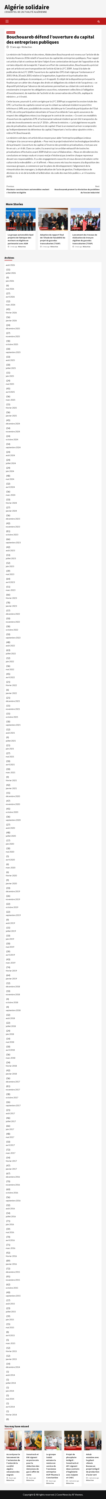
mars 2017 (10, 1153)
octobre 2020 (12, 812)
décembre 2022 (13, 614)
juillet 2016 (11, 1216)
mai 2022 (10, 669)
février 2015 (11, 1351)
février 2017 (11, 1161)
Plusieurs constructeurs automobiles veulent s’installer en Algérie (27, 189)
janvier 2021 (11, 788)
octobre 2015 (12, 1287)
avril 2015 (10, 1335)
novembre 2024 (13, 431)
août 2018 (10, 1018)
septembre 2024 (13, 447)
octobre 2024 (12, 439)
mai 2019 (10, 947)
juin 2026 (10, 281)
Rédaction (26, 46)
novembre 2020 (13, 804)
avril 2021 (10, 764)
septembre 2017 (13, 1105)
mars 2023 (10, 590)
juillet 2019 (11, 931)
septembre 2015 (13, 1295)
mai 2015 (10, 1327)
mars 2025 (10, 400)
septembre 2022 (13, 637)
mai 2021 (10, 756)
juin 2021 (10, 748)
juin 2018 (10, 1034)
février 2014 (11, 1414)
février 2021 (11, 780)
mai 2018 (10, 1042)
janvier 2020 (11, 883)
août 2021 (10, 732)
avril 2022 (10, 677)
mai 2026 (10, 289)
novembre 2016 (13, 1184)
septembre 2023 (13, 542)
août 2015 (10, 1303)
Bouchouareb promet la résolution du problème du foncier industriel (77, 189)
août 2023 (10, 550)
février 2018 (11, 1065)
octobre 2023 (12, 534)
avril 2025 (10, 392)
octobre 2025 (12, 344)
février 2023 (11, 598)
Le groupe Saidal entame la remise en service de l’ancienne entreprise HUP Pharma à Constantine (53, 1466)
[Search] (98, 21)
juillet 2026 (11, 273)
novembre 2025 (13, 336)
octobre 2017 (12, 1097)
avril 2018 (10, 1050)
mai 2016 (10, 1232)
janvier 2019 (11, 978)
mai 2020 (10, 851)
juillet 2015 (11, 1311)
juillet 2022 (11, 653)
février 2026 (11, 312)
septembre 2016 (13, 1200)
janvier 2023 (11, 606)
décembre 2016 (13, 1176)
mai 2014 (10, 1398)
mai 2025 (10, 384)
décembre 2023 (13, 518)
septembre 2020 (13, 820)
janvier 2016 (11, 1264)
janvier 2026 (11, 320)
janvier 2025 (11, 415)
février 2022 (11, 685)
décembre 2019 (13, 891)
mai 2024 (10, 479)
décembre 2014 (13, 1367)
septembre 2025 (13, 352)
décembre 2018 (13, 986)
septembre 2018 (13, 1010)
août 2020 (10, 828)
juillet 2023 (11, 558)
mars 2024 (10, 495)
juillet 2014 (11, 1383)
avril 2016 (10, 1240)
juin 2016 (10, 1224)
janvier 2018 (11, 1073)
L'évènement (11, 1448)
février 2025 (11, 407)
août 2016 (10, 1208)
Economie (10, 32)
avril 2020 (10, 859)
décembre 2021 (13, 701)
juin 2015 (10, 1319)
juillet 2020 (11, 836)
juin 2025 (10, 376)
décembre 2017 (13, 1081)
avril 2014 (10, 1406)
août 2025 (10, 360)
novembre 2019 (13, 899)
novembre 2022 (13, 621)
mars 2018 (10, 1058)
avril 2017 (10, 1145)
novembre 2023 (13, 526)
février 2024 (11, 503)
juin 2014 (10, 1391)
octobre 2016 (12, 1192)
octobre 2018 (12, 1002)
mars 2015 (10, 1343)
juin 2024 (10, 471)
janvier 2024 (11, 511)
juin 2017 (10, 1129)
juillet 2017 (11, 1121)
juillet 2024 (11, 463)
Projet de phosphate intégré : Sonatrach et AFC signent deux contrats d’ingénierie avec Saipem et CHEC (72, 1466)
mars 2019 (10, 962)
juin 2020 (10, 843)
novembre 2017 (13, 1089)
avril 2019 (10, 954)
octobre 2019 (12, 907)
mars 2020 (10, 867)
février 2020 (11, 875)
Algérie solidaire (27, 7)
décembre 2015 (13, 1272)
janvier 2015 (11, 1359)
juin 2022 (10, 661)
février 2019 (11, 970)
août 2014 (10, 1375)
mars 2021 (10, 772)
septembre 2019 (13, 915)
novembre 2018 (13, 994)
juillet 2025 (11, 368)
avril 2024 (10, 487)
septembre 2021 (13, 725)
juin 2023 (10, 566)
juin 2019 (10, 939)
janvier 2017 (11, 1169)
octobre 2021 (12, 717)
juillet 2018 (11, 1026)
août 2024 (10, 455)
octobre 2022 (12, 629)
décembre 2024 (13, 423)
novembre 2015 (13, 1280)
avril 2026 (10, 296)
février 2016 (11, 1256)
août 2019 (10, 923)
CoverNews (62, 1494)
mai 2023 (10, 574)
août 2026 (10, 265)
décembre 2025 (13, 328)
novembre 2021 (13, 709)
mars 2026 (10, 304)
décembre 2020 (13, 796)
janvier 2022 (11, 693)
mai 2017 (10, 1137)
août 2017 (10, 1113)
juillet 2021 (11, 740)
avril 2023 (10, 582)
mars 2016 (10, 1248)
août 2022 (10, 645)
